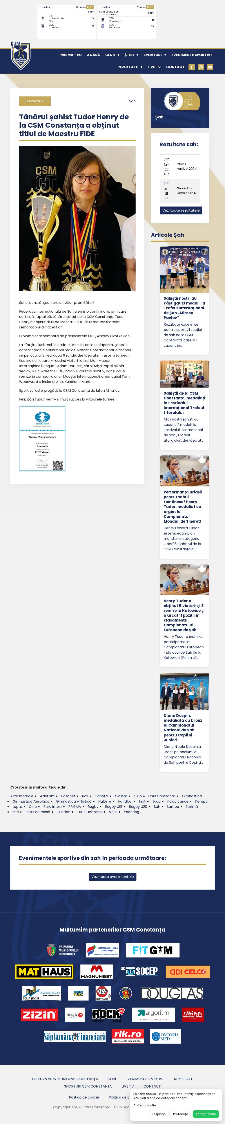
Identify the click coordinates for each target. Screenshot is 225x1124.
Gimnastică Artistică (74, 801)
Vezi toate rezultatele (181, 210)
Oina (33, 806)
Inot (142, 801)
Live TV (154, 66)
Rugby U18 (113, 806)
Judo (156, 801)
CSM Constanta (161, 796)
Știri (129, 54)
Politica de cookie (84, 1097)
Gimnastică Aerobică (31, 801)
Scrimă (192, 806)
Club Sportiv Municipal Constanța (65, 1078)
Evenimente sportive (191, 54)
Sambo (173, 806)
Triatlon (63, 811)
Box (85, 796)
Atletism (47, 796)
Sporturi (152, 54)
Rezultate (128, 66)
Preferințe (180, 1114)
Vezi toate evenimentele (112, 876)
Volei (113, 811)
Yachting (131, 811)
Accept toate (206, 1114)
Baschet (68, 796)
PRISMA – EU (71, 54)
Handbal (45, 7)
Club (110, 54)
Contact (175, 66)
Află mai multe (144, 1105)
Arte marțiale (21, 796)
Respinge (159, 1114)
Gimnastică (192, 796)
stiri (16, 811)
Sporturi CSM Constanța (88, 1086)
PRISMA (74, 806)
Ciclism (121, 796)
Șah (132, 101)
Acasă (93, 54)
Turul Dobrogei (89, 811)
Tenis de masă (37, 811)
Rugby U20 (138, 806)
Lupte (17, 806)
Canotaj (101, 796)
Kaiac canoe (178, 801)
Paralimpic (52, 806)
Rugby (93, 806)
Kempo (201, 801)
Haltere (104, 801)
